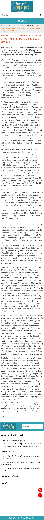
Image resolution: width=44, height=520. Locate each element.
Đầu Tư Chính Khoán (29, 26)
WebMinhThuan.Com (28, 518)
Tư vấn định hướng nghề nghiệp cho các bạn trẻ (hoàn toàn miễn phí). (20, 469)
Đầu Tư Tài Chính (15, 26)
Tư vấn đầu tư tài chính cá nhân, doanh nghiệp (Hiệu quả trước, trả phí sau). (20, 457)
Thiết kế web (13, 518)
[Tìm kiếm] (41, 15)
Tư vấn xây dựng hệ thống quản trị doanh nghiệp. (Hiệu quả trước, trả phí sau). (21, 463)
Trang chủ (4, 26)
